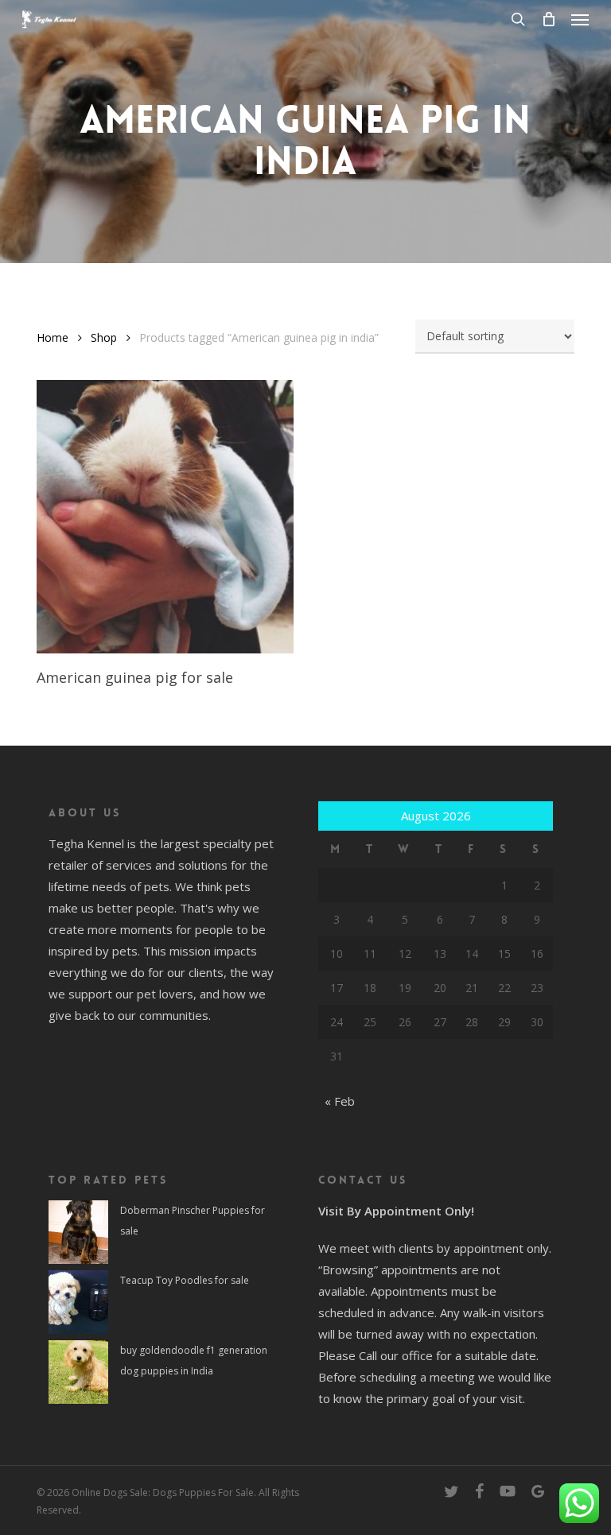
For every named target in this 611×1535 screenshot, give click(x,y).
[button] (580, 19)
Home (52, 337)
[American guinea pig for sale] (165, 516)
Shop (104, 337)
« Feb (340, 1101)
